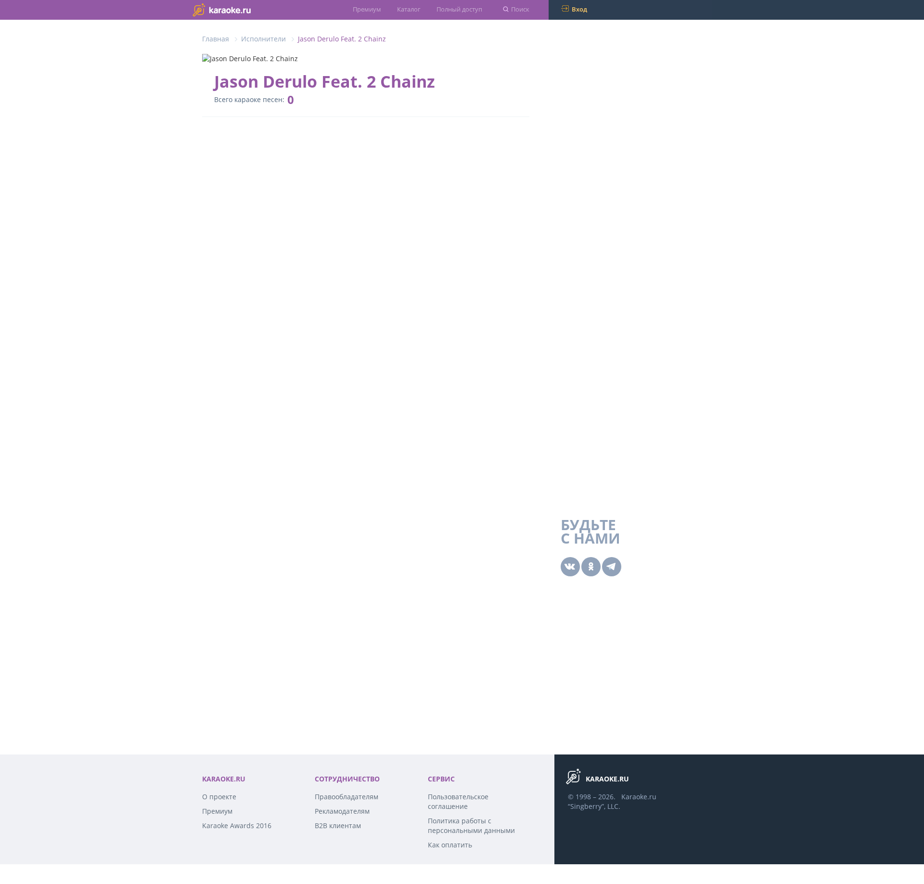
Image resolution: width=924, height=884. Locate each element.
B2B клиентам (338, 825)
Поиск (520, 9)
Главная (215, 38)
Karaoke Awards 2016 (236, 825)
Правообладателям (346, 796)
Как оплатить (450, 844)
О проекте (219, 796)
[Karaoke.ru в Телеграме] (611, 566)
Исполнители (263, 38)
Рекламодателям (342, 811)
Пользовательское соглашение (458, 801)
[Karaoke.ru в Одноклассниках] (591, 566)
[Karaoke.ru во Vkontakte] (570, 566)
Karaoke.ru (638, 796)
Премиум (367, 9)
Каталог (409, 9)
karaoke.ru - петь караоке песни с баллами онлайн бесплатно (241, 9)
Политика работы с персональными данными (471, 825)
